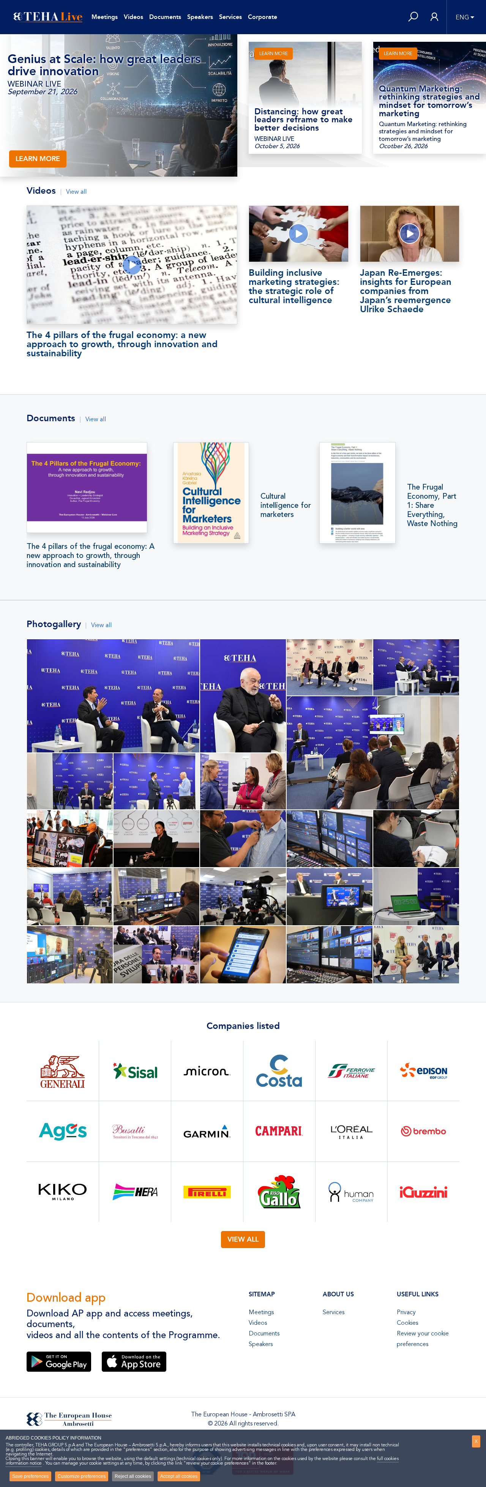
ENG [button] (462, 17)
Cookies (407, 1323)
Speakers (200, 17)
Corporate (262, 17)
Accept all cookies (178, 1476)
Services (230, 17)
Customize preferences (82, 1476)
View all (76, 192)
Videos (133, 17)
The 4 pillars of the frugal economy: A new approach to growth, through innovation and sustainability (91, 555)
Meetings (105, 17)
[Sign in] (434, 17)
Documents (165, 17)
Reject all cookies (133, 1476)
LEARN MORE (38, 159)
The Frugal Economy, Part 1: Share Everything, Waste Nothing (432, 505)
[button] (413, 17)
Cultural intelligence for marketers (285, 505)
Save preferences (30, 1476)
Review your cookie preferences (423, 1339)
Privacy (406, 1312)
